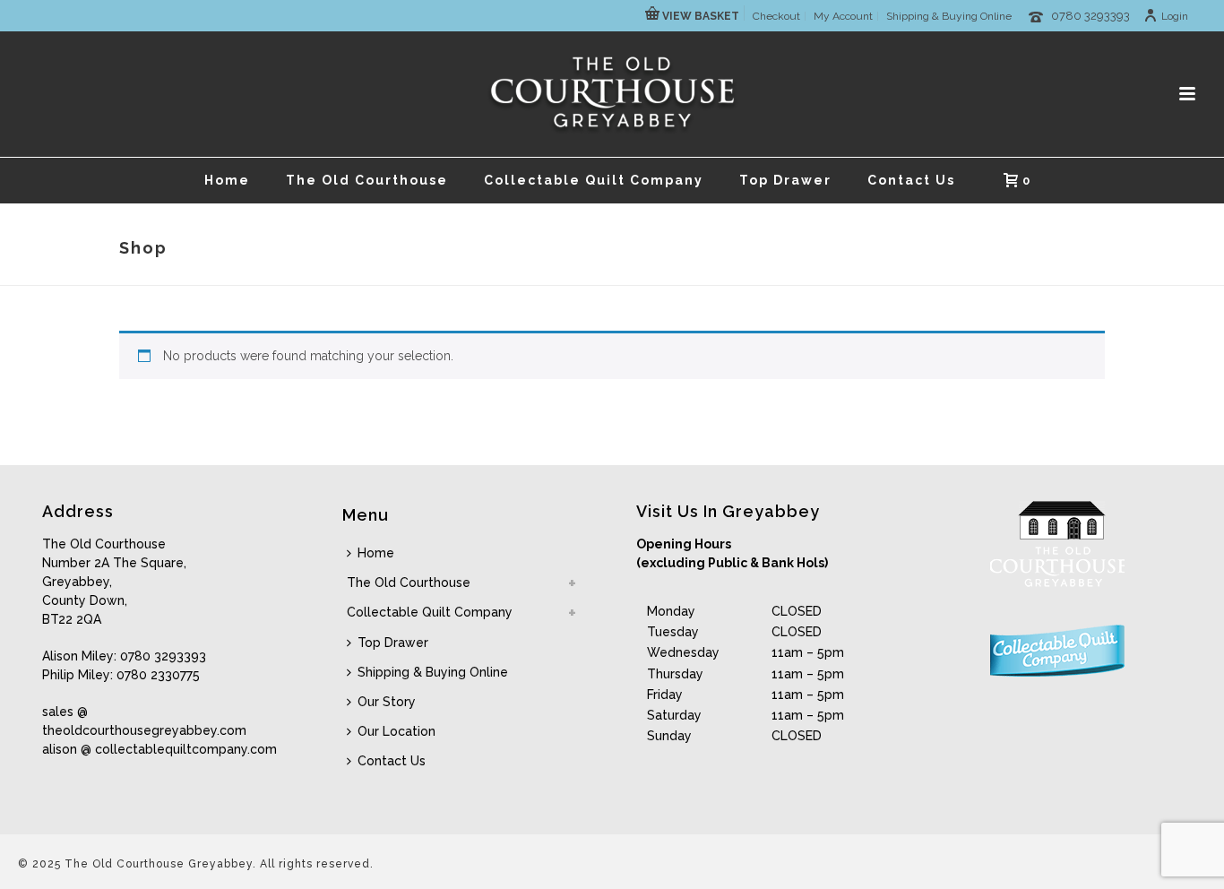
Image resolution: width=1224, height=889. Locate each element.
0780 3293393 (1090, 15)
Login (1174, 16)
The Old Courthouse (367, 180)
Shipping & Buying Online (433, 672)
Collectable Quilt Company (593, 180)
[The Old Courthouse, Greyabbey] (612, 94)
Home (227, 180)
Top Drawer (785, 180)
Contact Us (911, 180)
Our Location (396, 731)
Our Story (387, 702)
